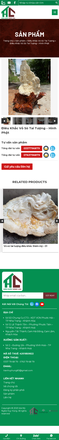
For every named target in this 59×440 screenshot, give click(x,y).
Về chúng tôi (10, 386)
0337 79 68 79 (10, 361)
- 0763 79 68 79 (26, 361)
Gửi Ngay (50, 296)
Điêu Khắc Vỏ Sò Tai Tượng (40, 41)
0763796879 (32, 155)
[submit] (56, 2)
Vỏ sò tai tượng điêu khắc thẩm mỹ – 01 (24, 246)
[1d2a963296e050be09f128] (29, 87)
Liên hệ (7, 397)
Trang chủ (8, 41)
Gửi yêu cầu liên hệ (17, 166)
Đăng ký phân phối (13, 390)
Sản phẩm (20, 41)
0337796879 (32, 148)
